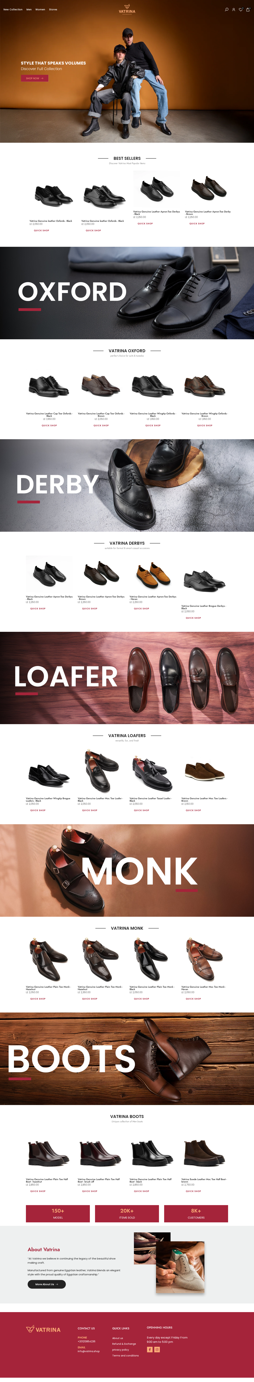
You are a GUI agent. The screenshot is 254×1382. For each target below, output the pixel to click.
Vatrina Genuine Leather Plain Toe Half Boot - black (150, 1180)
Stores (53, 9)
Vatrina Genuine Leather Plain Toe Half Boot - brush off (99, 1180)
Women (40, 9)
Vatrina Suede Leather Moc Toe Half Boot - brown (204, 1180)
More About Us (44, 1284)
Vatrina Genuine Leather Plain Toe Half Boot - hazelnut (47, 1180)
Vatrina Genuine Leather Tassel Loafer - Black (151, 799)
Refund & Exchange (124, 1344)
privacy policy (120, 1349)
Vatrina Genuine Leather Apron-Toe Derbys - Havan (153, 598)
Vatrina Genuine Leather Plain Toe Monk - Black (152, 988)
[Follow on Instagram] (157, 1349)
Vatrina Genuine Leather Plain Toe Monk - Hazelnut (48, 988)
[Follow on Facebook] (150, 1349)
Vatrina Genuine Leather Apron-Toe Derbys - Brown (210, 213)
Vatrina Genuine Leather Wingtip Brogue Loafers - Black (48, 799)
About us (117, 1338)
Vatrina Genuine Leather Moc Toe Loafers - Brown (204, 799)
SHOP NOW (32, 78)
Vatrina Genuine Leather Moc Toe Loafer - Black (100, 799)
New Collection (12, 9)
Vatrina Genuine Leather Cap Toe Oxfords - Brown (101, 415)
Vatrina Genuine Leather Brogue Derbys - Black (203, 607)
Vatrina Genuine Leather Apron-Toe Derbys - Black (158, 213)
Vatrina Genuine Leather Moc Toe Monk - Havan (203, 988)
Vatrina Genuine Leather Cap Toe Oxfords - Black (49, 415)
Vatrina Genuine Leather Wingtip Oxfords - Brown (205, 415)
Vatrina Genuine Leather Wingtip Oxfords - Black (153, 415)
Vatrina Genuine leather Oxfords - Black (52, 221)
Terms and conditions (125, 1355)
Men (29, 9)
